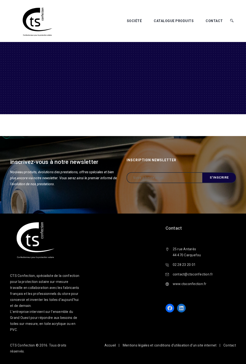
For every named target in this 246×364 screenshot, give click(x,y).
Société (134, 21)
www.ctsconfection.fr (190, 284)
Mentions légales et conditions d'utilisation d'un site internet (170, 345)
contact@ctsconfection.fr (193, 274)
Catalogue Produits (174, 21)
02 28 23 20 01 (184, 265)
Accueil (110, 345)
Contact (214, 21)
